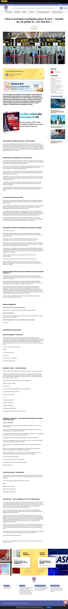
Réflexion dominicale (55, 90)
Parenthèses (18, 535)
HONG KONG (5, 489)
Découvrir (27, 571)
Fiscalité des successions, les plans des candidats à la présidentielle (57, 142)
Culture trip (31, 12)
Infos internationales (17, 8)
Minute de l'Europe (54, 88)
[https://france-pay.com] (23, 86)
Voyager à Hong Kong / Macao (57, 92)
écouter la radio (65, 8)
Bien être (24, 12)
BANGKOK (5, 486)
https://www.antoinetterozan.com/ (18, 411)
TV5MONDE (44, 8)
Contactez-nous (50, 8)
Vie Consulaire (9, 12)
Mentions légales (7, 588)
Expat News (24, 8)
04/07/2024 (23, 565)
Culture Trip (53, 79)
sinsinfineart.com (10, 400)
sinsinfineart (10, 402)
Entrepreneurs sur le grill (57, 12)
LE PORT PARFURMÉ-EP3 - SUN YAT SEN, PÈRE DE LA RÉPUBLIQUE (58, 127)
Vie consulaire (53, 91)
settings (42, 607)
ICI (18, 150)
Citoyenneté (17, 12)
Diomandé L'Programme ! (56, 80)
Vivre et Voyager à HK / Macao (43, 12)
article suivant (42, 553)
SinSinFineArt (10, 405)
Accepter (49, 607)
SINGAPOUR (5, 491)
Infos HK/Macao (38, 8)
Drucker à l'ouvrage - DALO (56, 82)
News (59, 88)
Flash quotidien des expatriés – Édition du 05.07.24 (45, 562)
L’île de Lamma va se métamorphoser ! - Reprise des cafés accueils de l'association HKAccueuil (57, 112)
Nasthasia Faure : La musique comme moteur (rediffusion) (21, 562)
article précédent (26, 553)
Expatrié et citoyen (30, 8)
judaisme (59, 87)
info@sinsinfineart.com (10, 408)
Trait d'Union (61, 90)
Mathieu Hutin (43, 565)
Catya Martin (57, 71)
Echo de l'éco (53, 83)
